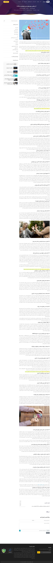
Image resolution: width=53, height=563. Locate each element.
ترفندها (17, 51)
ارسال (38, 552)
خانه (40, 1)
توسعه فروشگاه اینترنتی (15, 49)
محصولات (38, 1)
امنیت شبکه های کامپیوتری (15, 46)
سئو (17, 36)
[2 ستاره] (23, 506)
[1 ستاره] (24, 506)
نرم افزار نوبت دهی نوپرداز (10, 67)
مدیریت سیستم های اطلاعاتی (14, 37)
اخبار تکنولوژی (16, 48)
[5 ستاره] (19, 506)
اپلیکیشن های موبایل (15, 53)
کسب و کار (16, 27)
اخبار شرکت (16, 39)
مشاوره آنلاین (6, 1)
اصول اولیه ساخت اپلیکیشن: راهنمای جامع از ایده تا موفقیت (33, 50)
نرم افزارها (17, 42)
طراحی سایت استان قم (10, 71)
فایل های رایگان (16, 32)
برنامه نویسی (16, 29)
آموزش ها (17, 44)
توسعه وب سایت (16, 34)
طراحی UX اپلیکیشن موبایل (37, 108)
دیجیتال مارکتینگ (16, 30)
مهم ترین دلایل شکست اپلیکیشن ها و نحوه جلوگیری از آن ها (33, 371)
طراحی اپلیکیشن (30, 1)
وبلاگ (22, 1)
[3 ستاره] (22, 506)
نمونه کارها (25, 1)
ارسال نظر (48, 532)
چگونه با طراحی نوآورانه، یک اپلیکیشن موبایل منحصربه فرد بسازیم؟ (32, 269)
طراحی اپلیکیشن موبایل (41, 484)
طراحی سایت (34, 1)
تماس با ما (19, 1)
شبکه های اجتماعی (16, 41)
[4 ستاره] (21, 506)
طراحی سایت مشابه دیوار (10, 64)
